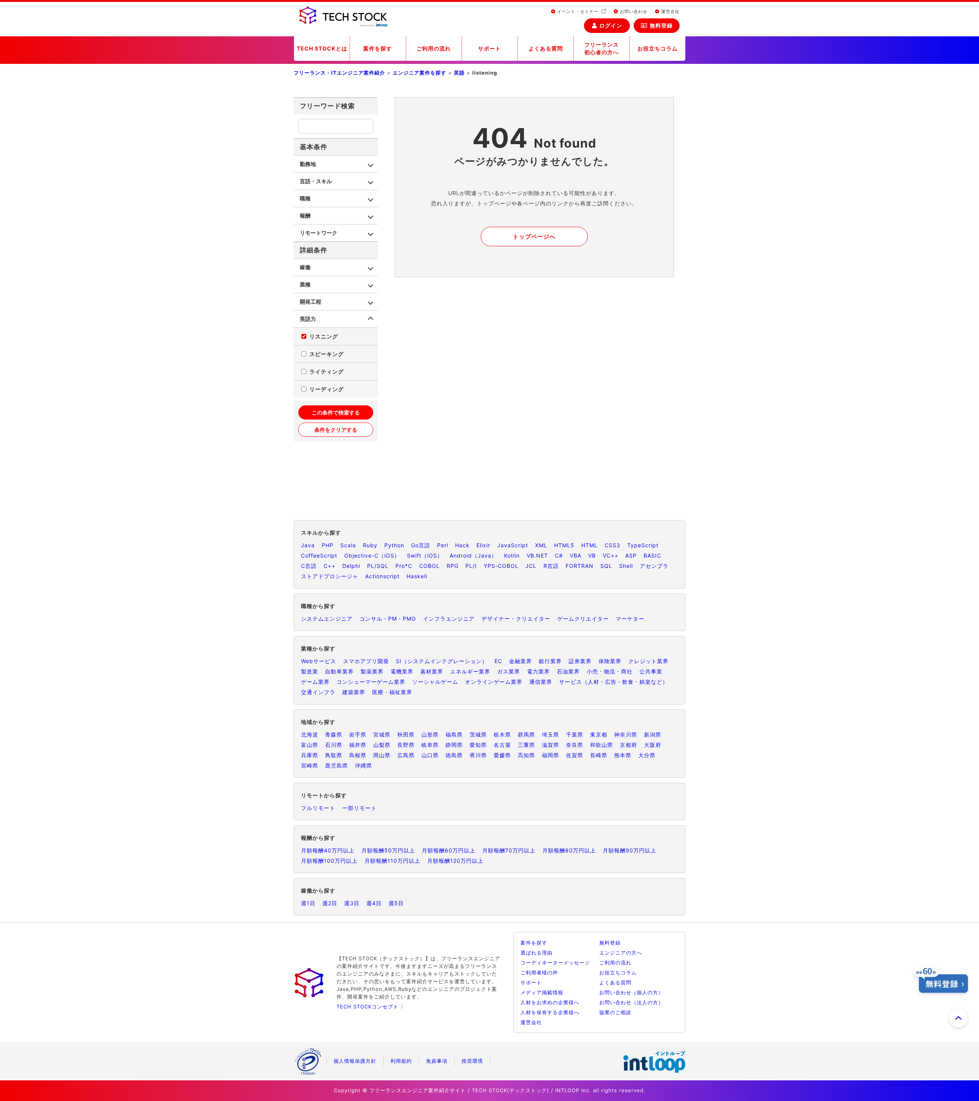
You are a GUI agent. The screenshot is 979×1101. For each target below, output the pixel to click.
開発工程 (310, 301)
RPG (453, 566)
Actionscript (382, 576)
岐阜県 (430, 745)
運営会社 (670, 11)
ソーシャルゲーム (435, 681)
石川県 (333, 745)
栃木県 (502, 734)
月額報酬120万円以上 (455, 860)
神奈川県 (625, 734)
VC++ (610, 555)
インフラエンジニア (449, 618)
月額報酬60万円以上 (448, 850)
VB (592, 555)
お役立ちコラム (657, 48)
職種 (305, 198)
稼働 (305, 267)
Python (394, 545)
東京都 (598, 734)
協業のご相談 (615, 1012)
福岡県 (550, 755)
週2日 (329, 903)
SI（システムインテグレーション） (442, 661)
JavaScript (512, 545)
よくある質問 (546, 48)
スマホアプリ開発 (366, 661)
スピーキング (326, 354)
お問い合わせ (632, 11)
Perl (442, 545)
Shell (626, 566)
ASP (631, 555)
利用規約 (401, 1061)
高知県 (526, 755)
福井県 (357, 745)
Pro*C (403, 566)
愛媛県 (502, 755)
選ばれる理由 (536, 953)
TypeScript (643, 545)
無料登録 (661, 25)
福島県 (454, 734)
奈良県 (574, 745)
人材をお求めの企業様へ (549, 1002)
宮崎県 (309, 765)
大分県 (646, 755)
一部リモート (359, 808)
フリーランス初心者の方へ (601, 48)
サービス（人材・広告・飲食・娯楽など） (613, 681)
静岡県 (454, 745)
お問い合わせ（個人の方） (631, 992)
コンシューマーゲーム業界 (371, 681)
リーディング (326, 389)
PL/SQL (378, 566)
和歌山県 (601, 745)
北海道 (309, 734)
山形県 (430, 734)
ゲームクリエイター (583, 618)
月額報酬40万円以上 (328, 850)
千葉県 (574, 734)
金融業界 (520, 661)
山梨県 (381, 745)
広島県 (406, 755)
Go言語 (420, 545)
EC (498, 661)
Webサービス (318, 661)
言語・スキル (316, 181)
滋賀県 (550, 745)
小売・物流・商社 (610, 671)
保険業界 (609, 661)
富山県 (309, 745)
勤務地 (308, 164)
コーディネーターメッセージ (555, 963)
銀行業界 (550, 661)
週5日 (396, 903)
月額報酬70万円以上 (508, 850)
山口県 (430, 755)
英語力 (308, 319)
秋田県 (406, 734)
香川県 (478, 755)
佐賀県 (574, 755)
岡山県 (381, 755)
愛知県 (478, 745)
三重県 (526, 745)
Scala (348, 545)
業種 (305, 284)
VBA (575, 555)
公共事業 (650, 671)
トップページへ (534, 236)
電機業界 (401, 671)
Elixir (483, 545)
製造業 (309, 671)
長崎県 (598, 755)
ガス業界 (508, 671)
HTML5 (564, 545)
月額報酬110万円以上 (392, 860)
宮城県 (381, 734)
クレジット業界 (648, 661)
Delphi (351, 566)
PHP (327, 545)
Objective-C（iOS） (372, 555)
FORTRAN (580, 566)
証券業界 (580, 661)
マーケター (630, 618)
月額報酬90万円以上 (629, 850)
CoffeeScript (319, 555)
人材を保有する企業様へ (549, 1012)
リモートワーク (318, 232)
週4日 (374, 903)
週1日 (308, 903)
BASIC (652, 555)
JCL (531, 566)
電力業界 (538, 671)
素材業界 (431, 671)
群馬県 (526, 734)
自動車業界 (339, 671)
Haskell (417, 576)
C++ (329, 566)
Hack (462, 545)
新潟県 (652, 734)
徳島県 (454, 755)
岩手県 (357, 734)
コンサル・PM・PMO (387, 618)
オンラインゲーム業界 (493, 681)
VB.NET (537, 555)
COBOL (429, 566)
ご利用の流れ (433, 48)
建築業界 (353, 692)
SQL (606, 566)
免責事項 (436, 1061)
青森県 (333, 734)
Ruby (370, 545)
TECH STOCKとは (322, 48)
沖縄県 (363, 765)
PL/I (471, 566)
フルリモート (318, 808)
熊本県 (622, 755)
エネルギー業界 (470, 671)
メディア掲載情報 (541, 992)
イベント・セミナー (578, 11)
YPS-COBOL (501, 566)
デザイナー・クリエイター (515, 618)
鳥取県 (333, 755)
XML (541, 545)
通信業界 (540, 681)
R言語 (551, 566)
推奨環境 (472, 1061)
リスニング (323, 336)
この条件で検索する (336, 412)
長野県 (406, 745)
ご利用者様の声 (539, 972)
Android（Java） (473, 555)
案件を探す (377, 48)
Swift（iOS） (425, 555)
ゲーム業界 (315, 681)
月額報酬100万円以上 (329, 860)
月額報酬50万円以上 (388, 850)
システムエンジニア (327, 618)
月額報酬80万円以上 (569, 850)
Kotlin (512, 555)
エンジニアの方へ (620, 953)
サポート (489, 48)
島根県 (357, 755)
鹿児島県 (336, 765)
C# (559, 555)
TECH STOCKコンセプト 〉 (371, 1006)
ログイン (610, 25)
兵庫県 (309, 755)
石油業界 (568, 671)
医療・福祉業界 (392, 692)
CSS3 (612, 545)
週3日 (351, 903)
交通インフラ (318, 692)
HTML (589, 545)
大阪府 (652, 745)
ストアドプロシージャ (329, 576)
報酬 (305, 215)
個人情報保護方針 (354, 1061)
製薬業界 (372, 671)
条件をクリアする (335, 429)
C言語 (309, 566)
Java (308, 545)
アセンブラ (654, 566)
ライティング (326, 371)
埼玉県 (550, 734)
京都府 (628, 745)
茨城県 (478, 734)
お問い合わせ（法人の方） (631, 1002)
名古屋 (502, 745)
